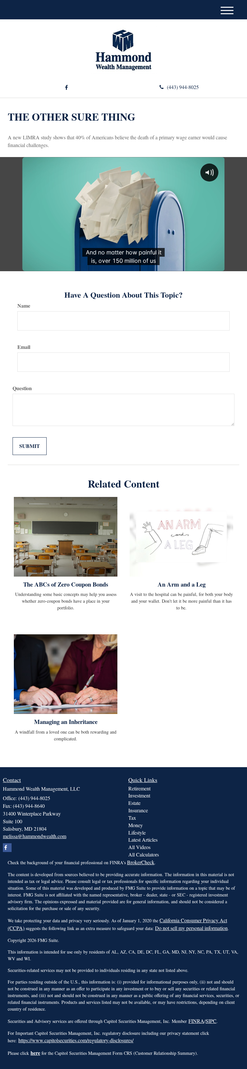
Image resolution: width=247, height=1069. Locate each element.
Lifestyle (137, 832)
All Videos (139, 847)
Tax (132, 817)
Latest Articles (143, 839)
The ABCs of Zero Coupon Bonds (65, 584)
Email (23, 347)
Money (135, 825)
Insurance (138, 810)
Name (23, 305)
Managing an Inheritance (65, 721)
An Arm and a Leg (182, 584)
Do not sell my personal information (191, 928)
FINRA (196, 1020)
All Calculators (143, 854)
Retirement (139, 788)
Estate (134, 802)
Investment (139, 795)
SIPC (211, 1020)
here (35, 1052)
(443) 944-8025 (183, 87)
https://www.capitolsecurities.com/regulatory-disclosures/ (75, 1040)
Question (22, 388)
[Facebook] (66, 87)
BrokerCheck (140, 862)
